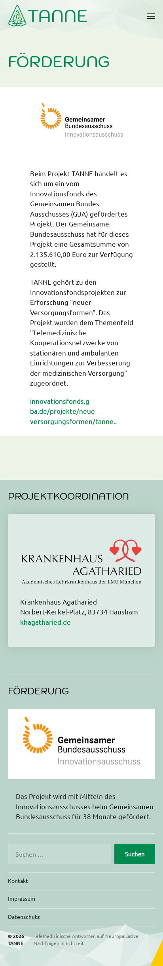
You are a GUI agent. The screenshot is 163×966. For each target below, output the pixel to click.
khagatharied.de (45, 622)
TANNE (15, 943)
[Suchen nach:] (58, 855)
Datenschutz (24, 916)
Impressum (21, 898)
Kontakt (18, 880)
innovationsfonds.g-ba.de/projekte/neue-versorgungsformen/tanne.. (73, 411)
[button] (151, 16)
